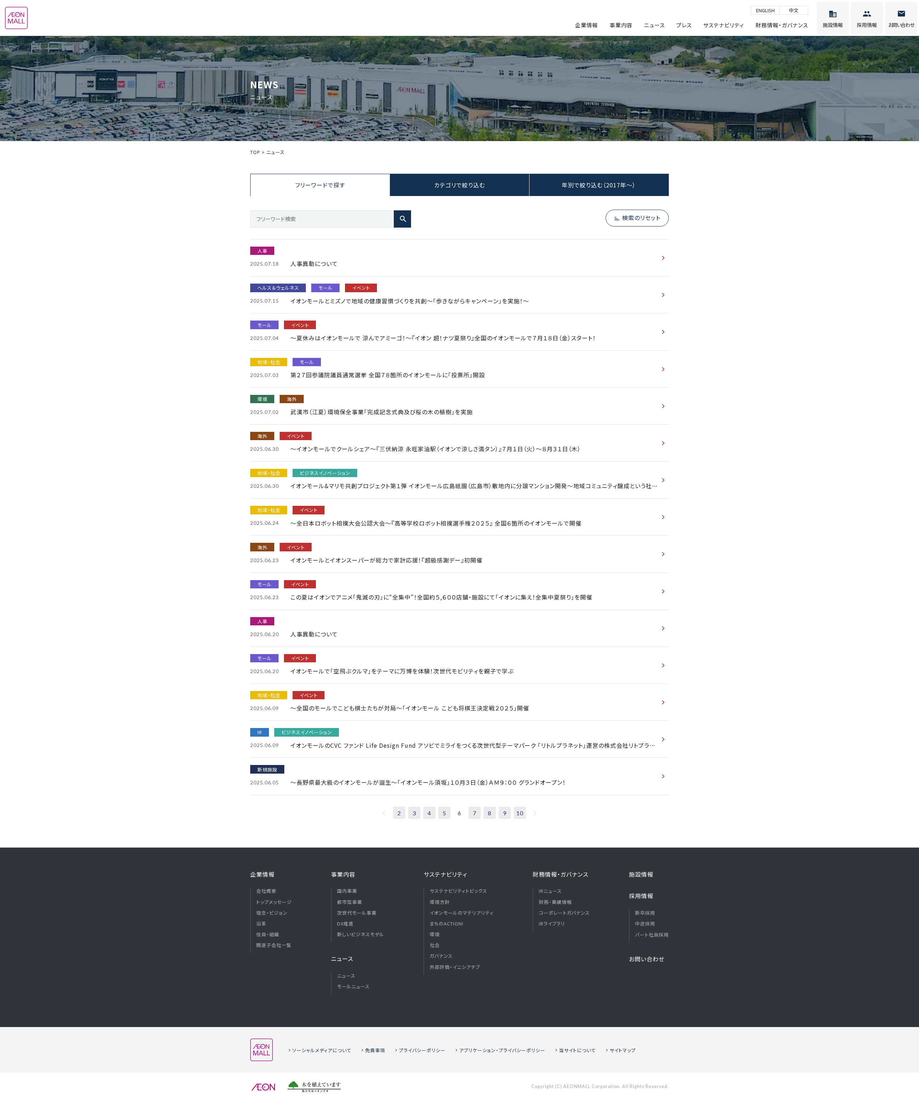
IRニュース (550, 891)
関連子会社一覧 (273, 945)
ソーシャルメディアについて (321, 1050)
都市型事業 (349, 902)
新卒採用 (645, 913)
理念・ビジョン (272, 913)
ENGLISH (765, 10)
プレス (684, 25)
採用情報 (641, 895)
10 (519, 813)
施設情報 (641, 874)
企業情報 (586, 25)
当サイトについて (577, 1050)
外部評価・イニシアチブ (455, 967)
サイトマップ (623, 1050)
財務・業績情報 (555, 902)
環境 (435, 934)
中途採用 (645, 923)
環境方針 (440, 902)
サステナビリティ (723, 25)
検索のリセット (641, 217)
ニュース (654, 25)
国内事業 (347, 891)
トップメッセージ (274, 902)
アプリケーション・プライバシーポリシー (502, 1050)
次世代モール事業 (357, 913)
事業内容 (621, 25)
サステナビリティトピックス (458, 891)
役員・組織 (267, 934)
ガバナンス (441, 956)
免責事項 (375, 1050)
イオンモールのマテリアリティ (462, 913)
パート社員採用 (652, 935)
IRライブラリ (552, 923)
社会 (435, 945)
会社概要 (266, 891)
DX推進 (345, 923)
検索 (402, 219)
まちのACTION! (446, 923)
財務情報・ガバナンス (782, 25)
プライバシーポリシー (422, 1050)
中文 (793, 10)
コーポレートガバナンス (564, 913)
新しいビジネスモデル (360, 934)
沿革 (261, 923)
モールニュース (353, 986)
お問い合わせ (646, 959)
